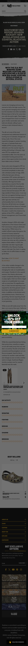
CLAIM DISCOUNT (14, 331)
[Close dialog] (27, 312)
